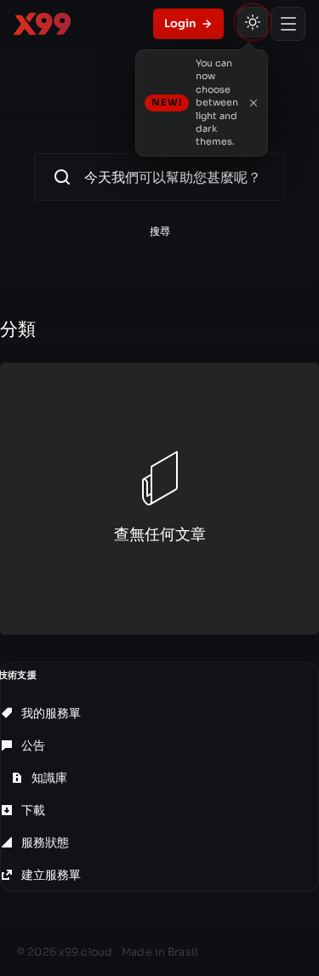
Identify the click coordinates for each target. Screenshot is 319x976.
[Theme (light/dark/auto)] (252, 22)
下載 (32, 810)
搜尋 (160, 231)
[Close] (253, 102)
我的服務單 (50, 713)
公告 (32, 745)
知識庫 (48, 777)
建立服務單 (50, 874)
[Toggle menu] (288, 24)
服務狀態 (44, 842)
